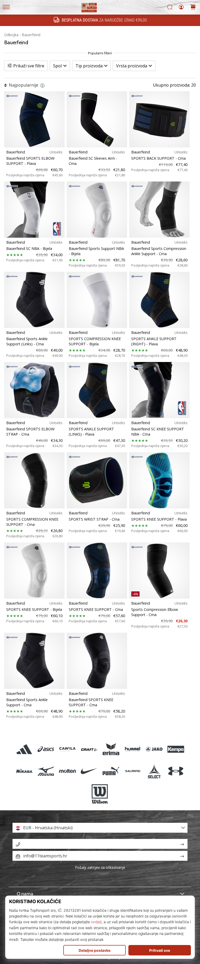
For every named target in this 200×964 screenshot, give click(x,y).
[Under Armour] (176, 771)
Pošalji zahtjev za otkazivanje (100, 867)
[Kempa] (176, 749)
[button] (100, 828)
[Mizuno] (46, 771)
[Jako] (154, 749)
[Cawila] (67, 749)
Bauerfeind (31, 34)
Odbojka (11, 34)
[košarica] (193, 7)
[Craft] (89, 749)
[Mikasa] (24, 771)
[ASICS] (46, 749)
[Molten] (67, 771)
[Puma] (111, 771)
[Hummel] (132, 749)
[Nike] (89, 771)
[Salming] (132, 771)
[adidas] (24, 749)
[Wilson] (100, 794)
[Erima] (111, 749)
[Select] (154, 771)
